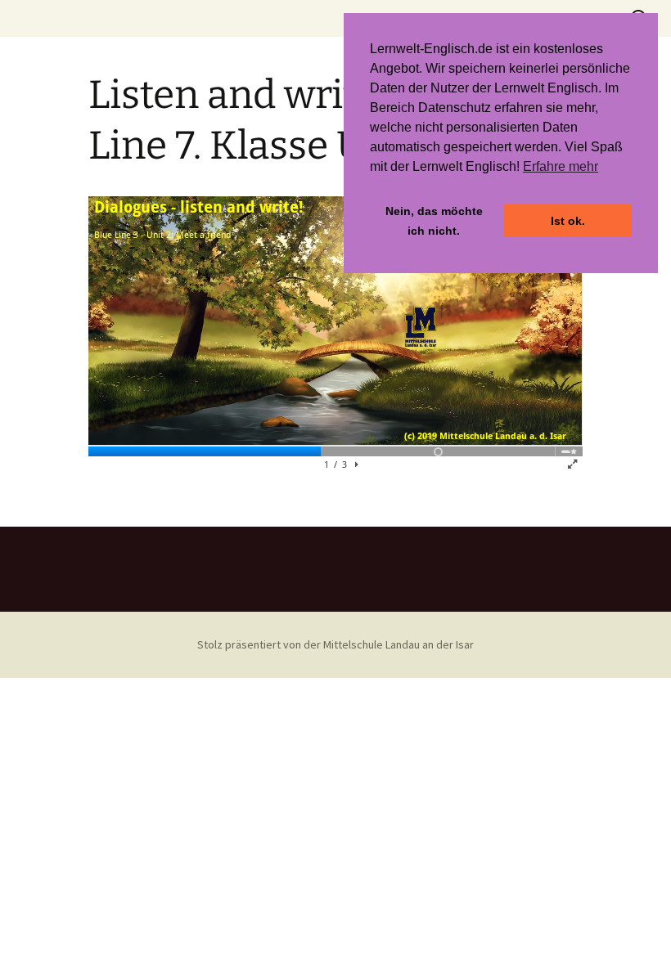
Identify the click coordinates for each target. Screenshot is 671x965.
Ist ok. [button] (568, 220)
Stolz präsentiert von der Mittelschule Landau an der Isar (335, 644)
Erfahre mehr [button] (560, 166)
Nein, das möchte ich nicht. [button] (434, 220)
